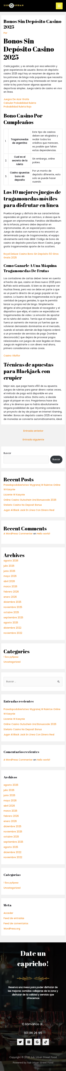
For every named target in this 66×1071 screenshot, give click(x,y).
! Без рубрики (11, 656)
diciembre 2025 (12, 602)
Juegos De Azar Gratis (16, 99)
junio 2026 (9, 571)
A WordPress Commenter (18, 533)
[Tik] (45, 1042)
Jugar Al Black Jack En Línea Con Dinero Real (29, 510)
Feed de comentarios (16, 923)
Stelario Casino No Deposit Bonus (23, 505)
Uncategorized (12, 662)
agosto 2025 (11, 622)
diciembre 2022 (12, 627)
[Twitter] (20, 1042)
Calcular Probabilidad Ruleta (20, 103)
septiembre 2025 (13, 617)
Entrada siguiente (33, 439)
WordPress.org (12, 928)
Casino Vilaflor (12, 355)
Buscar (7, 453)
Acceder (8, 913)
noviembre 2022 (13, 633)
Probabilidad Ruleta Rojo (17, 106)
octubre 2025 (11, 612)
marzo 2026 (10, 586)
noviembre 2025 (13, 607)
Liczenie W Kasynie (14, 494)
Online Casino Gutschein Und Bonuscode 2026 (30, 500)
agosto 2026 (11, 560)
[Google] (37, 1042)
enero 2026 (10, 597)
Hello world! (43, 533)
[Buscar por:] (33, 681)
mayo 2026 (10, 576)
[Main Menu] (59, 6)
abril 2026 (9, 581)
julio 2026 (9, 565)
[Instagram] (29, 1042)
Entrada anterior (33, 430)
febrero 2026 (11, 591)
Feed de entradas (14, 918)
